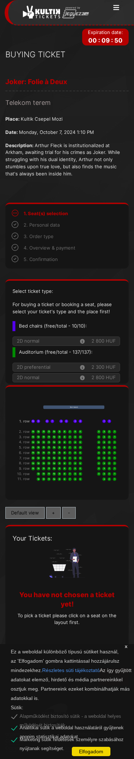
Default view (25, 513)
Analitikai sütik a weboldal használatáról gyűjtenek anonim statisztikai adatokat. (72, 729)
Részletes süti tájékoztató (71, 670)
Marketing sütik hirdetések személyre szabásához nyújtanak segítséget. (72, 740)
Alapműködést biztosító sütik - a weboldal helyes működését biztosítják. (70, 717)
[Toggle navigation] (116, 8)
